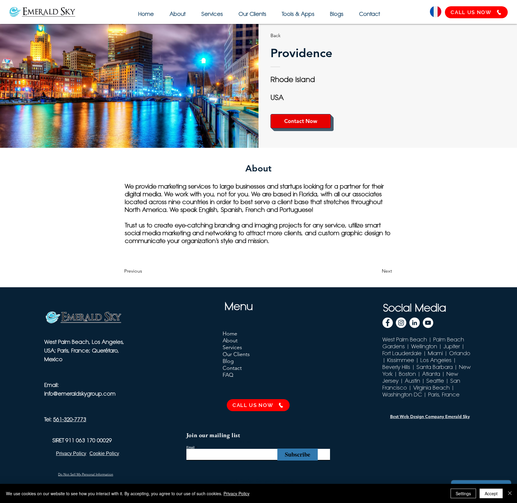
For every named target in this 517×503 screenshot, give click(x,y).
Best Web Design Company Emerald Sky (430, 416)
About (230, 340)
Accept (491, 493)
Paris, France (444, 394)
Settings (463, 493)
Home (230, 333)
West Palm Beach (404, 339)
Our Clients (236, 354)
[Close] (509, 493)
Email (190, 447)
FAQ (228, 375)
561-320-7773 (69, 419)
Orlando (459, 353)
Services (232, 347)
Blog (228, 361)
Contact (232, 368)
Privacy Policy (236, 493)
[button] (297, 11)
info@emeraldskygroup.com (79, 393)
